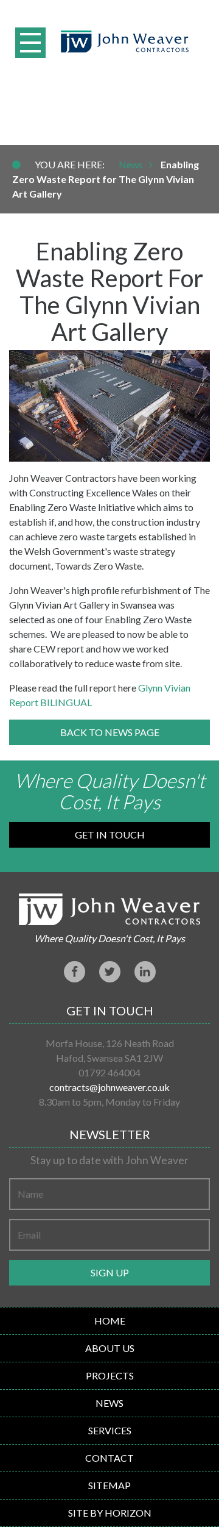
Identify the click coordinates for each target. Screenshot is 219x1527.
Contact (109, 1458)
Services (109, 1430)
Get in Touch (110, 834)
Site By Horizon (109, 1512)
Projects (110, 1375)
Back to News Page (109, 732)
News (131, 164)
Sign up (110, 1272)
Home (109, 1320)
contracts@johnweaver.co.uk (109, 1087)
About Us (109, 1348)
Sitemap (109, 1485)
